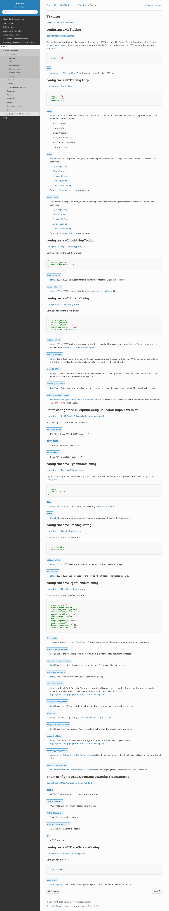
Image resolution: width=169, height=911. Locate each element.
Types (9, 110)
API (4, 47)
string (52, 115)
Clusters (10, 84)
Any (52, 202)
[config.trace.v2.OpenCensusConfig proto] (65, 589)
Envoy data (11, 99)
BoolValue (55, 388)
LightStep (108, 291)
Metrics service (14, 65)
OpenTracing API (106, 506)
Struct (53, 159)
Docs (48, 5)
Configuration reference (12, 35)
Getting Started (9, 27)
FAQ (5, 118)
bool (52, 374)
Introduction (8, 23)
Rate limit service (14, 72)
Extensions (11, 91)
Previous (54, 891)
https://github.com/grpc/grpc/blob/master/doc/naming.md (77, 695)
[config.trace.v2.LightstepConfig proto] (64, 247)
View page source (153, 5)
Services (10, 102)
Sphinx (59, 906)
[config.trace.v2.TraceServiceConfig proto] (65, 853)
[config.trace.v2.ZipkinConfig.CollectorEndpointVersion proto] (75, 416)
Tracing (11, 76)
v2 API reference (11, 51)
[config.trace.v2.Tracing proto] (60, 36)
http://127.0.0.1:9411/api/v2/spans (95, 717)
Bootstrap (11, 54)
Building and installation (12, 31)
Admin (9, 95)
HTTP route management (16, 87)
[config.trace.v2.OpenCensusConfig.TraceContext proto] (72, 783)
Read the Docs (94, 906)
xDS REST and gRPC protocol (17, 114)
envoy (21, 3)
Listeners (10, 80)
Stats (10, 62)
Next (156, 891)
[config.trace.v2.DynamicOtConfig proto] (65, 470)
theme (73, 906)
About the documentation (13, 19)
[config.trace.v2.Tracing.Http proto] (62, 86)
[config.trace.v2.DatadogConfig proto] (63, 531)
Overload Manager (15, 69)
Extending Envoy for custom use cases (18, 43)
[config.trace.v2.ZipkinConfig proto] (62, 304)
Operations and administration (15, 39)
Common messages (14, 106)
